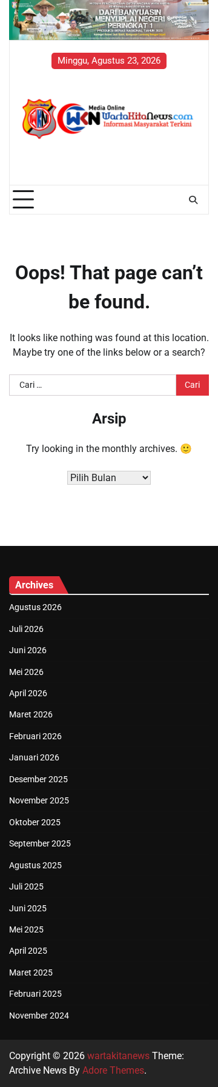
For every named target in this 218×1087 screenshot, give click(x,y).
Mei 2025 (26, 929)
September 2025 (40, 843)
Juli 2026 (26, 629)
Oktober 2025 (35, 822)
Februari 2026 (35, 736)
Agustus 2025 (35, 865)
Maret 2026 (31, 714)
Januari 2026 (34, 757)
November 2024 (39, 1015)
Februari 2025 (35, 994)
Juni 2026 (28, 650)
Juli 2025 (26, 886)
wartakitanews (118, 1056)
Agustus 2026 (35, 607)
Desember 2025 (38, 779)
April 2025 (28, 951)
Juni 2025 (28, 908)
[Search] (193, 200)
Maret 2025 (31, 972)
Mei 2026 (26, 672)
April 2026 (28, 693)
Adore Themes (113, 1070)
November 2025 (39, 800)
